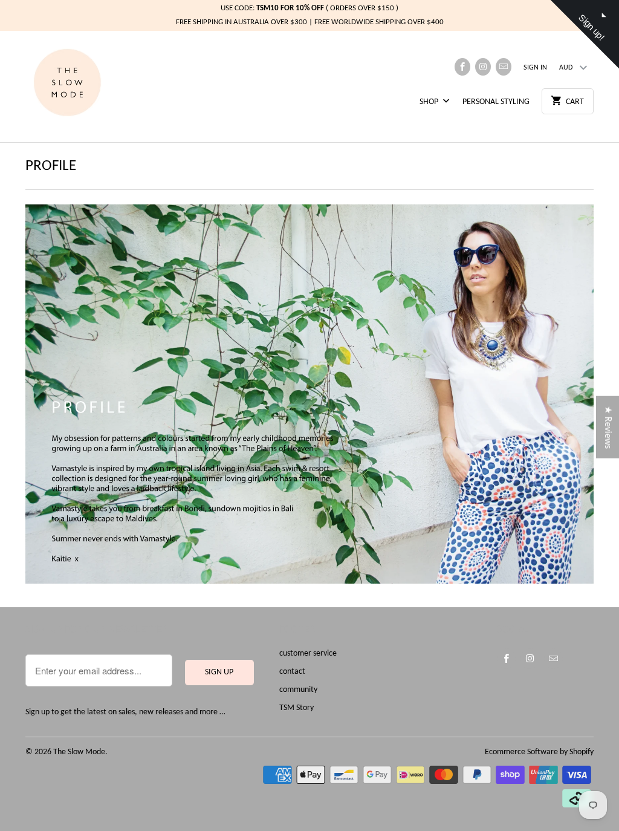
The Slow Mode (79, 752)
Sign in (535, 67)
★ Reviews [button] (607, 427)
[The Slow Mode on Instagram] (483, 67)
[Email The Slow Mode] (503, 67)
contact (292, 671)
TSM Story (296, 707)
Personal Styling (496, 101)
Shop (430, 101)
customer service (308, 653)
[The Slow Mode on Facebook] (462, 67)
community (298, 689)
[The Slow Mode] (79, 86)
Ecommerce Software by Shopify (539, 752)
